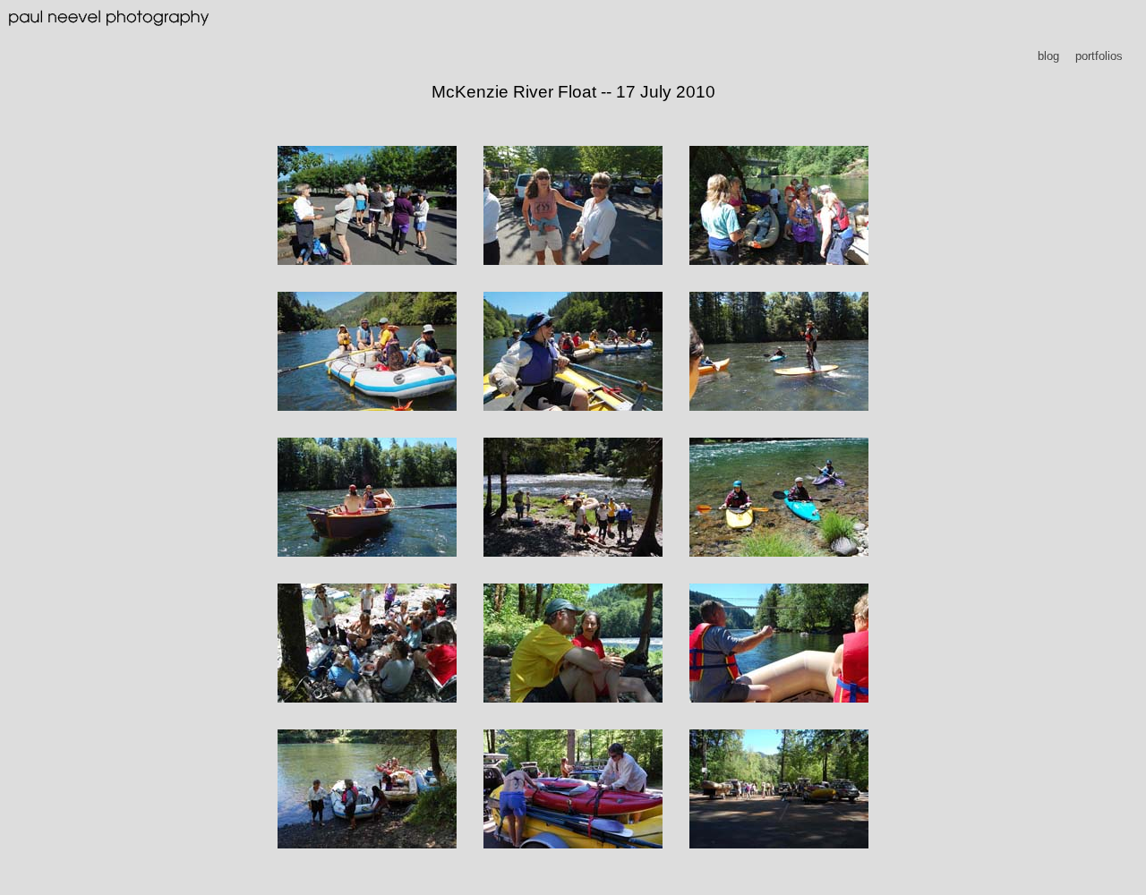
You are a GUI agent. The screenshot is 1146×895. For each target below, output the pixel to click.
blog (1048, 56)
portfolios (1099, 56)
